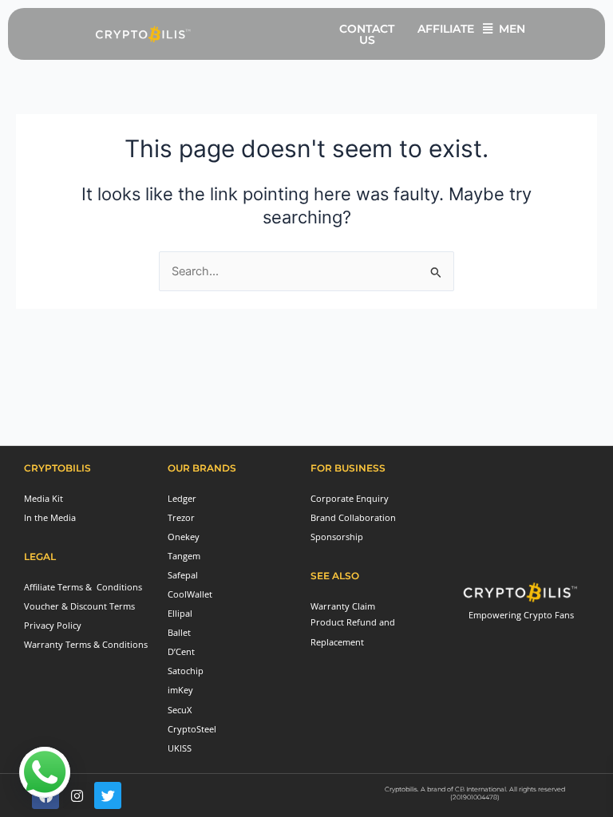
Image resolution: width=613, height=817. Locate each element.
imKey (180, 690)
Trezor (181, 517)
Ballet (179, 632)
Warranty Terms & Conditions (86, 644)
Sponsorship (336, 537)
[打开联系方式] (44, 772)
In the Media (50, 517)
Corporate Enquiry (349, 498)
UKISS (180, 748)
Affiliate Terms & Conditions (83, 587)
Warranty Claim (342, 606)
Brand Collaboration (353, 517)
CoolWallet (190, 594)
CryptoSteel (192, 729)
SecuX (180, 710)
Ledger (182, 498)
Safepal (183, 575)
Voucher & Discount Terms (79, 606)
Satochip (186, 671)
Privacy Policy (52, 625)
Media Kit (43, 498)
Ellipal (180, 613)
